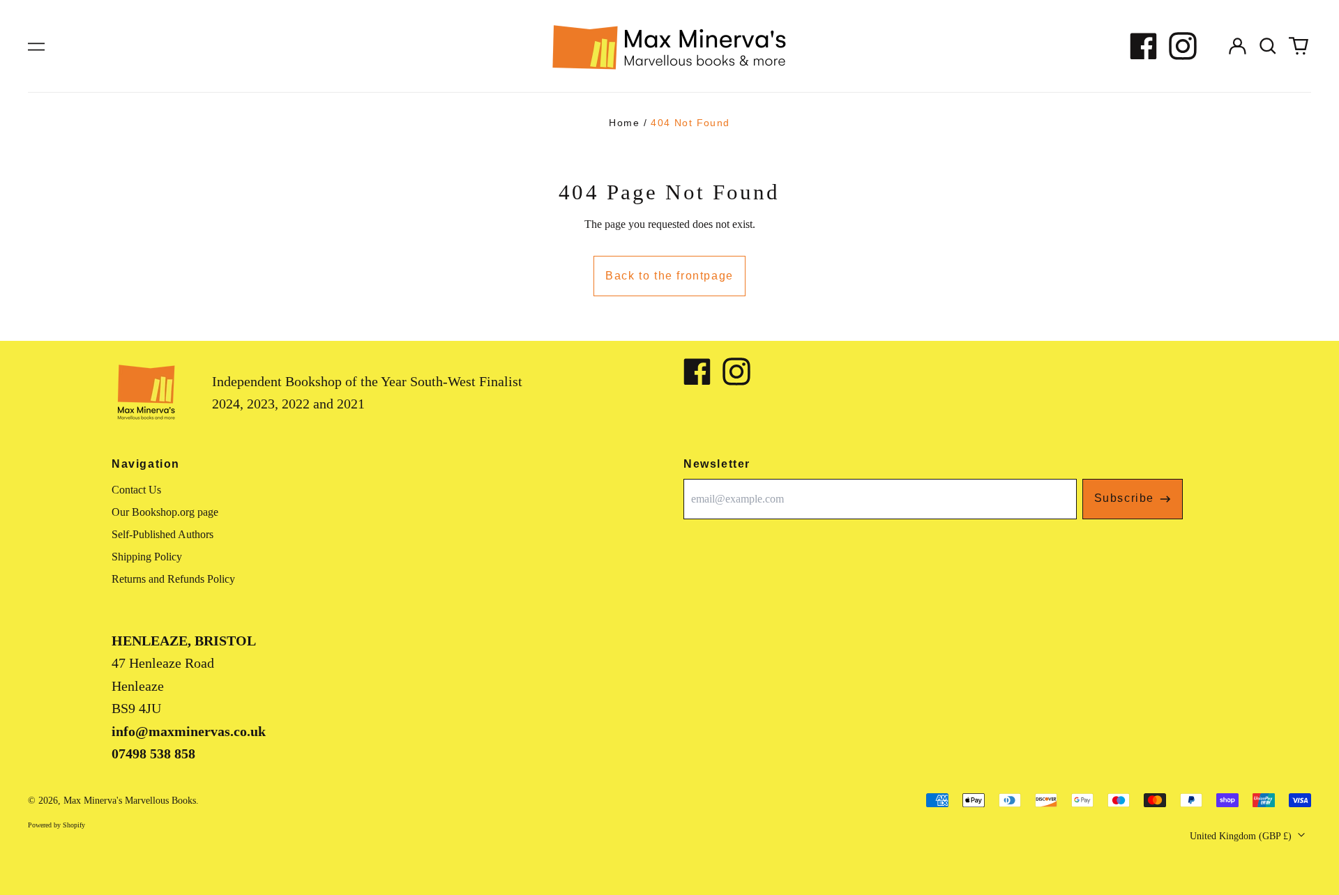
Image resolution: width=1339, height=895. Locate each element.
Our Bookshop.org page (165, 512)
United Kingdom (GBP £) (1242, 836)
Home (624, 122)
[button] (1267, 46)
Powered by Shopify (56, 825)
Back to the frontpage (669, 276)
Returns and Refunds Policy (173, 579)
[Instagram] (1183, 46)
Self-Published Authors (162, 534)
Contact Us (136, 490)
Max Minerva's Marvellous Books (129, 800)
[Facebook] (1144, 46)
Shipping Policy (147, 557)
